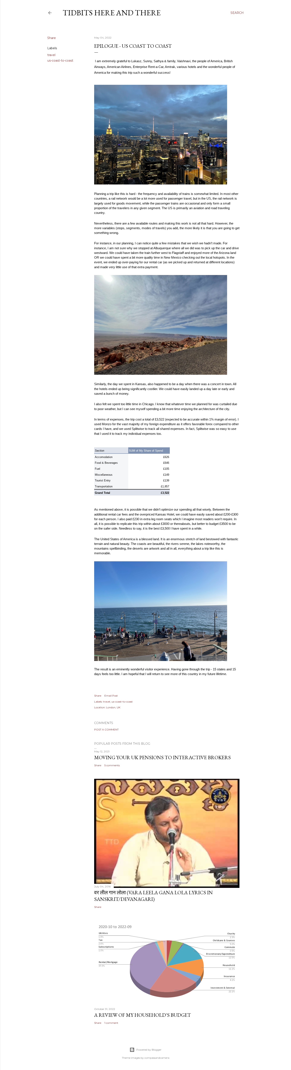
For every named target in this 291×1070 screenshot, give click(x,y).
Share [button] (51, 38)
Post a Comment (106, 729)
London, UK (113, 707)
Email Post (111, 695)
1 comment (111, 1022)
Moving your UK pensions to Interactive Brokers (162, 757)
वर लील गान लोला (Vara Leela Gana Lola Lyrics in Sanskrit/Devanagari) (153, 895)
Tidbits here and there (112, 13)
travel (51, 55)
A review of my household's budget (142, 1015)
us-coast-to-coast (60, 60)
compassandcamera (156, 1057)
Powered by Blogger (148, 1049)
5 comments (112, 765)
